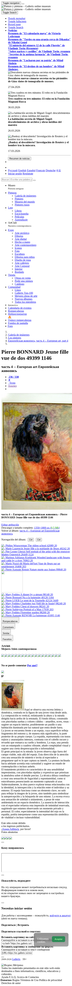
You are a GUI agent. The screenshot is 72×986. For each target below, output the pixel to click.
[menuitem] (58, 170)
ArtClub (19, 224)
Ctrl (30, 539)
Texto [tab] (12, 382)
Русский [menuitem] (13, 170)
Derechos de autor (11, 983)
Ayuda (5, 977)
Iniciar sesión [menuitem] (15, 173)
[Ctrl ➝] (27, 594)
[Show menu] (23, 3)
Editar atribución (10, 524)
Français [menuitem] (40, 170)
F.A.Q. (13, 977)
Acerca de (22, 977)
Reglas (16, 980)
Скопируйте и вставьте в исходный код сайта (27, 940)
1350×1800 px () (47, 527)
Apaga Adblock (10, 829)
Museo (16, 187)
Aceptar (58, 939)
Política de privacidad (50, 980)
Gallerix (16, 959)
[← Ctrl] (33, 569)
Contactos (33, 977)
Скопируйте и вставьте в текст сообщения (25, 949)
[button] (16, 18)
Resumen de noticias (19, 158)
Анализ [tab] (12, 385)
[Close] (34, 180)
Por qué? (32, 665)
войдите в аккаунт (60, 915)
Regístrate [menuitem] (28, 173)
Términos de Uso (29, 980)
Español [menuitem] (31, 170)
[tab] (13, 376)
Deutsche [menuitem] (51, 170)
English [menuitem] (22, 170)
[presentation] (39, 388)
